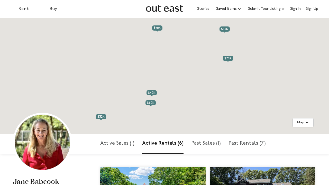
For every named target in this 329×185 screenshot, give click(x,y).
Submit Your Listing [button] (264, 9)
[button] (228, 9)
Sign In (295, 9)
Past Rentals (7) (247, 143)
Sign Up (312, 9)
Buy (54, 9)
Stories (203, 9)
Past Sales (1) (206, 143)
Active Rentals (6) (163, 143)
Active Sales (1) (117, 143)
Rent (24, 9)
